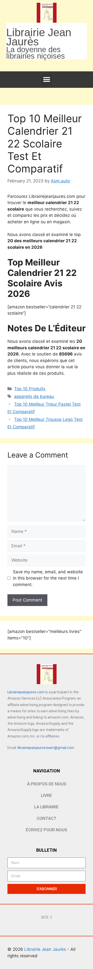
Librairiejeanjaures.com (25, 692)
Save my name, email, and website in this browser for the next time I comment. (48, 578)
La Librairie (46, 806)
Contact (47, 818)
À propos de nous (46, 783)
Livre (46, 795)
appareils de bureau (34, 396)
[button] (46, 79)
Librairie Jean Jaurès (45, 949)
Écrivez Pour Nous (46, 829)
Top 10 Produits (29, 388)
